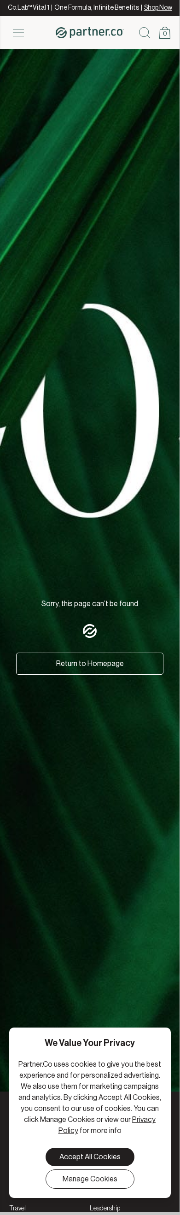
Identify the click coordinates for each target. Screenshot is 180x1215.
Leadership (105, 1208)
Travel (17, 1208)
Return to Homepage (90, 663)
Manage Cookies (90, 1179)
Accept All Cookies (90, 1157)
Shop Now (158, 8)
